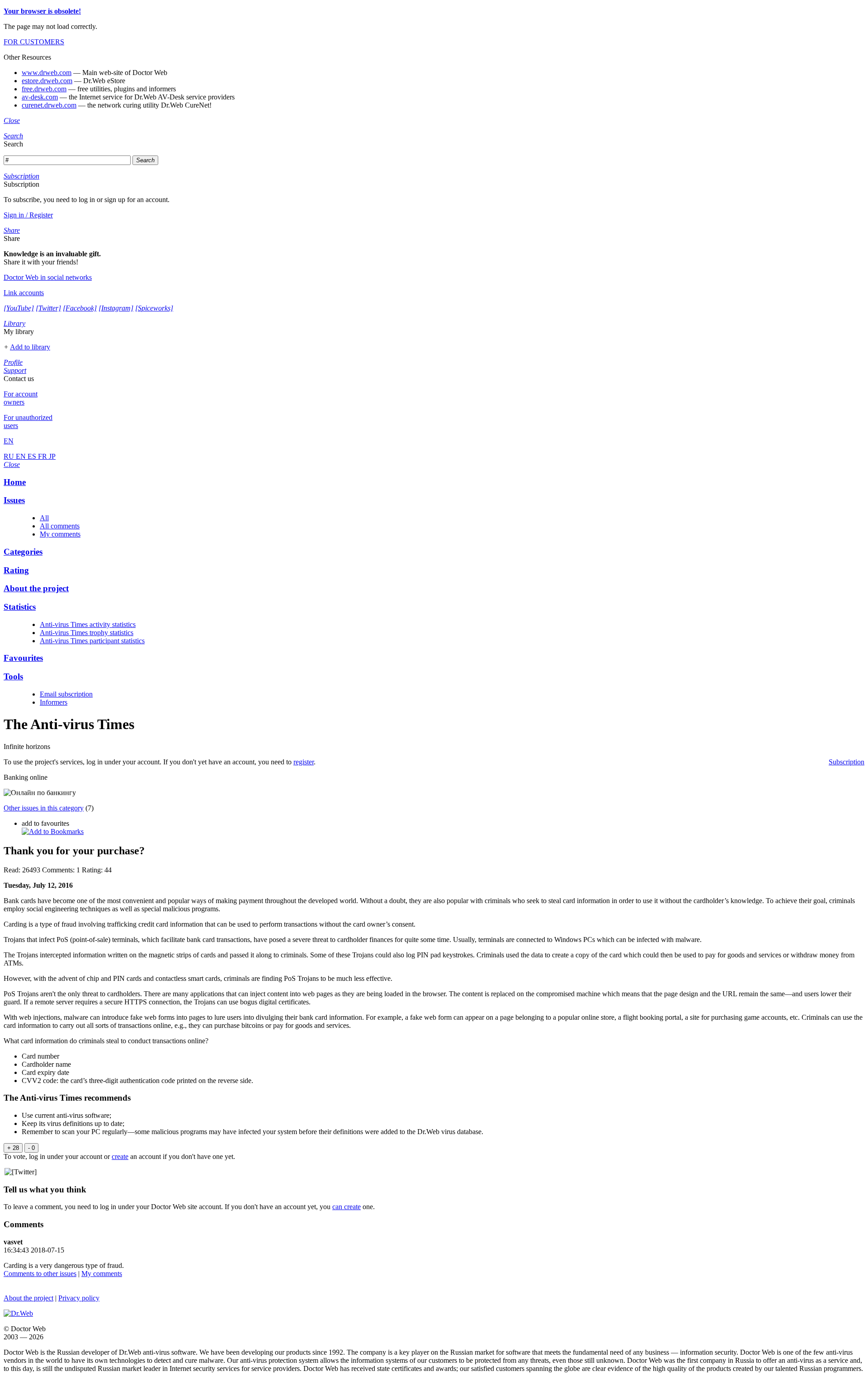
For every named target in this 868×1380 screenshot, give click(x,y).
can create (346, 1206)
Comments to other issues (40, 1273)
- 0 (31, 1148)
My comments (60, 534)
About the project (28, 1298)
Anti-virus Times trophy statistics (86, 632)
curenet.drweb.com (49, 105)
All (44, 518)
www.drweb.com (46, 72)
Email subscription (66, 694)
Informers (53, 702)
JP (52, 456)
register (303, 762)
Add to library (30, 347)
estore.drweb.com (47, 81)
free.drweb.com (44, 89)
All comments (60, 526)
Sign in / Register (28, 215)
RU (10, 456)
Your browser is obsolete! (42, 11)
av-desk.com (40, 97)
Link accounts (24, 293)
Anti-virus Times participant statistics (92, 641)
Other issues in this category (44, 808)
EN (22, 456)
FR (43, 456)
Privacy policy (78, 1298)
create (120, 1156)
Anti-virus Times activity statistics (88, 624)
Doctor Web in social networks (48, 277)
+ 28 (13, 1148)
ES (33, 456)
